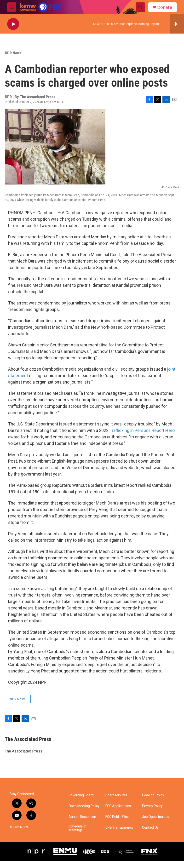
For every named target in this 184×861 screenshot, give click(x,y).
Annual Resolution (82, 817)
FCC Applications (118, 806)
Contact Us (150, 827)
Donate (164, 7)
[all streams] (177, 24)
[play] (13, 24)
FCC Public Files (117, 817)
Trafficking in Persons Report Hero (142, 430)
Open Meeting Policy (84, 806)
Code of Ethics (153, 795)
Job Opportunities (155, 817)
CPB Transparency (119, 827)
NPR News (13, 53)
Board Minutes (116, 795)
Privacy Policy (152, 806)
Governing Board (81, 795)
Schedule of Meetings (78, 828)
